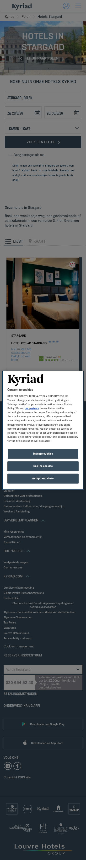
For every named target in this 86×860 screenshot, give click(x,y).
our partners (32, 408)
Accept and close (43, 478)
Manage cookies (43, 453)
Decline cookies (43, 466)
